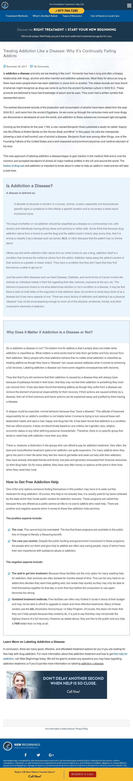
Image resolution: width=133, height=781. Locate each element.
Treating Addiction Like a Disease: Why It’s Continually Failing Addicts (59, 53)
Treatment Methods (17, 15)
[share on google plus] (49, 755)
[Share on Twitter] (37, 755)
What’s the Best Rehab (45, 15)
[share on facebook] (25, 755)
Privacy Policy (82, 728)
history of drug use (13, 166)
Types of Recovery (72, 15)
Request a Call (83, 774)
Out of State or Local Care (105, 15)
